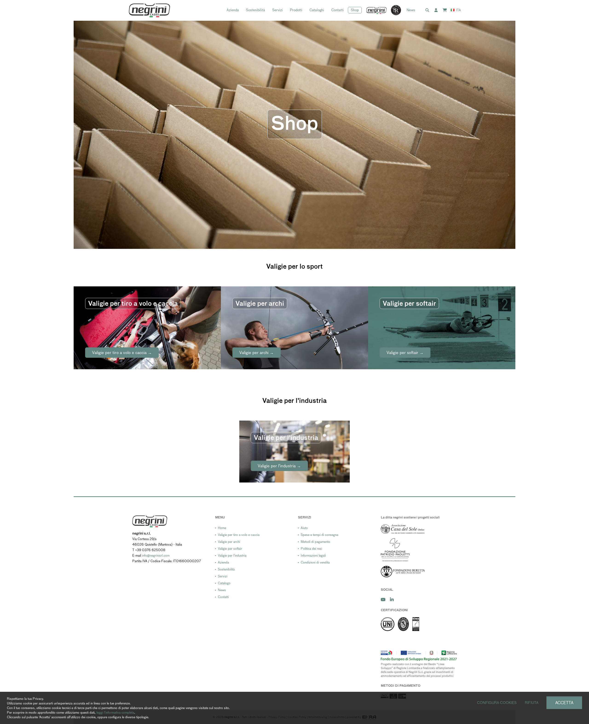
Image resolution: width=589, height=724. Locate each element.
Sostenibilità (255, 10)
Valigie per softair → (405, 352)
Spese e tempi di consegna (319, 535)
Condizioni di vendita (315, 562)
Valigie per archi (229, 542)
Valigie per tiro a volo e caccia (239, 535)
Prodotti (296, 10)
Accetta (564, 702)
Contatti (337, 10)
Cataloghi (316, 10)
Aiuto (304, 528)
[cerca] (428, 10)
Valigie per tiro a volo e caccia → (122, 352)
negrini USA (376, 10)
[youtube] (383, 599)
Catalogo (224, 583)
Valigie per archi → (256, 352)
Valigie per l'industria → (279, 465)
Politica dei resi (311, 548)
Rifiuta (531, 703)
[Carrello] (445, 10)
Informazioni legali (313, 555)
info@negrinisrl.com (156, 555)
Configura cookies (497, 703)
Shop (355, 10)
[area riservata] (437, 10)
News (411, 10)
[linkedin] (392, 599)
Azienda (233, 10)
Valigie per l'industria (232, 555)
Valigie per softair (230, 548)
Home (222, 528)
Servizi (277, 10)
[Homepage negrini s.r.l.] (149, 10)
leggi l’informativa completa (115, 712)
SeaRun (393, 10)
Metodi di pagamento (315, 542)
